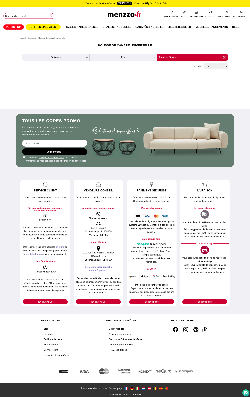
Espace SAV (45, 219)
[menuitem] (13, 27)
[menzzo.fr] (126, 388)
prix (123, 57)
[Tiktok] (204, 329)
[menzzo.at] (149, 388)
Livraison (48, 334)
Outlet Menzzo (116, 328)
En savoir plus (45, 302)
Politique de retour (53, 339)
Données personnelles (121, 344)
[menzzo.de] (132, 388)
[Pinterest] (195, 329)
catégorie (56, 57)
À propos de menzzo (120, 334)
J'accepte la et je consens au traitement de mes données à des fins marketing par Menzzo (56, 159)
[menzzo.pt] (166, 388)
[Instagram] (185, 329)
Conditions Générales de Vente (125, 339)
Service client (51, 349)
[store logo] (125, 15)
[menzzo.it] (137, 388)
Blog (46, 328)
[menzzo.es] (160, 388)
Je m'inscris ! (55, 151)
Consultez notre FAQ (45, 271)
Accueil (23, 38)
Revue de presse (118, 349)
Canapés (32, 38)
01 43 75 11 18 (98, 228)
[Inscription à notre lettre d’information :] (54, 143)
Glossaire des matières (56, 355)
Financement (51, 344)
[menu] (125, 27)
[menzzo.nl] (143, 388)
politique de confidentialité (51, 157)
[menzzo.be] (155, 388)
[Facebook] (175, 329)
